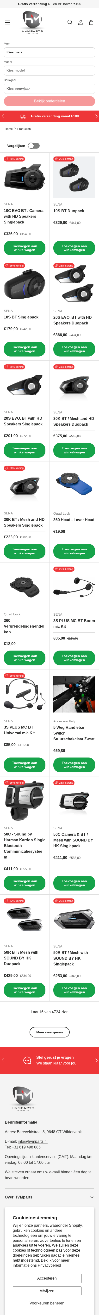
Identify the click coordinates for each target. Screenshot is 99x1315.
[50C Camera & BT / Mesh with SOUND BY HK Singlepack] (74, 801)
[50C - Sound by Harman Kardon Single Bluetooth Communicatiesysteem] (24, 801)
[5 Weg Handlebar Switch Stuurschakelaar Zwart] (74, 694)
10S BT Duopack (68, 211)
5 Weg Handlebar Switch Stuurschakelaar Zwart (73, 733)
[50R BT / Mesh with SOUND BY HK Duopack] (24, 919)
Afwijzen (47, 1291)
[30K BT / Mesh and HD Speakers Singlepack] (24, 486)
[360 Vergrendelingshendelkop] (24, 587)
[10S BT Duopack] (74, 177)
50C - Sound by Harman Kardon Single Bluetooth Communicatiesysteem (24, 845)
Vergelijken (16, 146)
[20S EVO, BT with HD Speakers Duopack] (74, 284)
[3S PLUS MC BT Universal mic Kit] (24, 694)
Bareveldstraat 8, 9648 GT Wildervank (49, 1132)
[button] (91, 22)
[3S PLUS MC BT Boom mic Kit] (74, 587)
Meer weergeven (49, 1032)
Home (9, 129)
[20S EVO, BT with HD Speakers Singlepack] (24, 385)
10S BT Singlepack (21, 317)
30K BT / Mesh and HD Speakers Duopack (73, 421)
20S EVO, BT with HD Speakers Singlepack (23, 421)
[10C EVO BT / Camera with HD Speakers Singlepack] (24, 177)
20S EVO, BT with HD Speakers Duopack (72, 320)
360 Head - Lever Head (73, 520)
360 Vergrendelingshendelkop (24, 626)
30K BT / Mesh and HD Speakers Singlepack (24, 522)
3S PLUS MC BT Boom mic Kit (74, 624)
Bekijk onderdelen (49, 101)
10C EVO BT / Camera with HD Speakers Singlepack (23, 216)
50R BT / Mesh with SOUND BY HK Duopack (21, 958)
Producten (24, 129)
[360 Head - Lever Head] (74, 486)
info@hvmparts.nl (33, 1141)
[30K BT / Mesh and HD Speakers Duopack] (74, 385)
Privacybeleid (49, 1265)
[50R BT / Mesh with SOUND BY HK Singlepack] (74, 919)
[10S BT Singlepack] (24, 284)
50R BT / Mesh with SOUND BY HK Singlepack (70, 958)
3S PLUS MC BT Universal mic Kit (19, 730)
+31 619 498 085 (26, 1147)
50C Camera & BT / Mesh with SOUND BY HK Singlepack (73, 840)
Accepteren (47, 1278)
